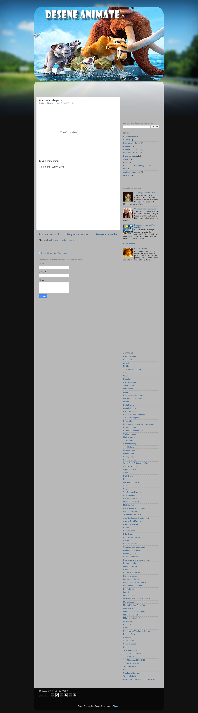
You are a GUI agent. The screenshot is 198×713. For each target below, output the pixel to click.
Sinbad (126, 647)
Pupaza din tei (129, 243)
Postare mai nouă (49, 234)
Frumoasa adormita (131, 428)
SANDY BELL (129, 360)
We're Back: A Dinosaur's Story (136, 463)
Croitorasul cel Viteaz (132, 550)
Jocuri (125, 159)
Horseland (127, 379)
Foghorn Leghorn (130, 563)
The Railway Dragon (132, 492)
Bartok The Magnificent (133, 431)
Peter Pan (127, 621)
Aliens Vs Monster (131, 524)
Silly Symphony (129, 444)
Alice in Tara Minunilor (132, 521)
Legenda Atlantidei (131, 589)
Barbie (126, 140)
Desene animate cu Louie (134, 399)
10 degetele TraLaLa (132, 515)
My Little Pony (129, 505)
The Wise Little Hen (131, 663)
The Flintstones (129, 447)
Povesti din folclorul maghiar (135, 166)
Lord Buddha (128, 595)
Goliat (125, 570)
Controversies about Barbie (146, 209)
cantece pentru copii (131, 172)
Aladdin (126, 473)
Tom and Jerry (129, 667)
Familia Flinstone (130, 557)
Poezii (125, 162)
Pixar (125, 628)
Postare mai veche (106, 234)
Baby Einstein (129, 137)
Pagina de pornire (77, 234)
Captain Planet (129, 408)
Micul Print (127, 402)
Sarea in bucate (130, 644)
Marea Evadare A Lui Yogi (134, 605)
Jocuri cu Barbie (130, 386)
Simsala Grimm (129, 460)
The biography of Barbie (144, 193)
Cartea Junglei (129, 434)
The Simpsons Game (132, 369)
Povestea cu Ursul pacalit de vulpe (138, 631)
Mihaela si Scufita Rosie (133, 618)
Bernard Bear (129, 531)
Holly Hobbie (128, 411)
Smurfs (126, 489)
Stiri (124, 169)
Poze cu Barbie (140, 249)
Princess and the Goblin (133, 395)
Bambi (126, 528)
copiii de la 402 (129, 469)
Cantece (126, 146)
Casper (126, 541)
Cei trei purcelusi (130, 499)
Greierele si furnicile (131, 573)
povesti (126, 175)
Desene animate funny (133, 482)
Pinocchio (127, 624)
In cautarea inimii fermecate (135, 582)
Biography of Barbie (131, 143)
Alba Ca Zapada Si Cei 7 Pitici (136, 518)
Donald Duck (128, 453)
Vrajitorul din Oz (130, 676)
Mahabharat (128, 602)
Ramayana (128, 637)
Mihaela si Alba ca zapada (134, 612)
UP (124, 670)
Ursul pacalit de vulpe (132, 673)
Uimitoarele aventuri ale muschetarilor (139, 424)
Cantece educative (131, 150)
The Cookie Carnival (132, 654)
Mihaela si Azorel (130, 615)
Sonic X (126, 486)
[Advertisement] (55, 88)
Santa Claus (128, 641)
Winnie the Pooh (130, 466)
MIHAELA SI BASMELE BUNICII (136, 599)
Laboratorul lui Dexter (132, 586)
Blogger (116, 706)
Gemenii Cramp (130, 566)
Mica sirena (128, 608)
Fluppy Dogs (128, 457)
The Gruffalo (128, 657)
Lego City (127, 592)
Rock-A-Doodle (67, 103)
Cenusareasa (129, 450)
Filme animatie (53, 103)
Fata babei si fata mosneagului (136, 560)
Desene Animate (130, 153)
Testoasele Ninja (130, 650)
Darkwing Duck (129, 553)
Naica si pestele (130, 512)
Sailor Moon (128, 440)
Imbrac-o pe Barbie (131, 579)
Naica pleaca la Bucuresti (134, 508)
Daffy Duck (128, 476)
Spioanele (127, 421)
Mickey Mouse (129, 437)
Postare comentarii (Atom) (62, 240)
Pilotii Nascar (128, 405)
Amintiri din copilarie (131, 418)
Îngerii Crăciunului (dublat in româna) (139, 679)
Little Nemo (128, 389)
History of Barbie (130, 576)
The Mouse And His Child (134, 660)
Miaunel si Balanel (131, 502)
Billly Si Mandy (129, 534)
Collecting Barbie (130, 544)
